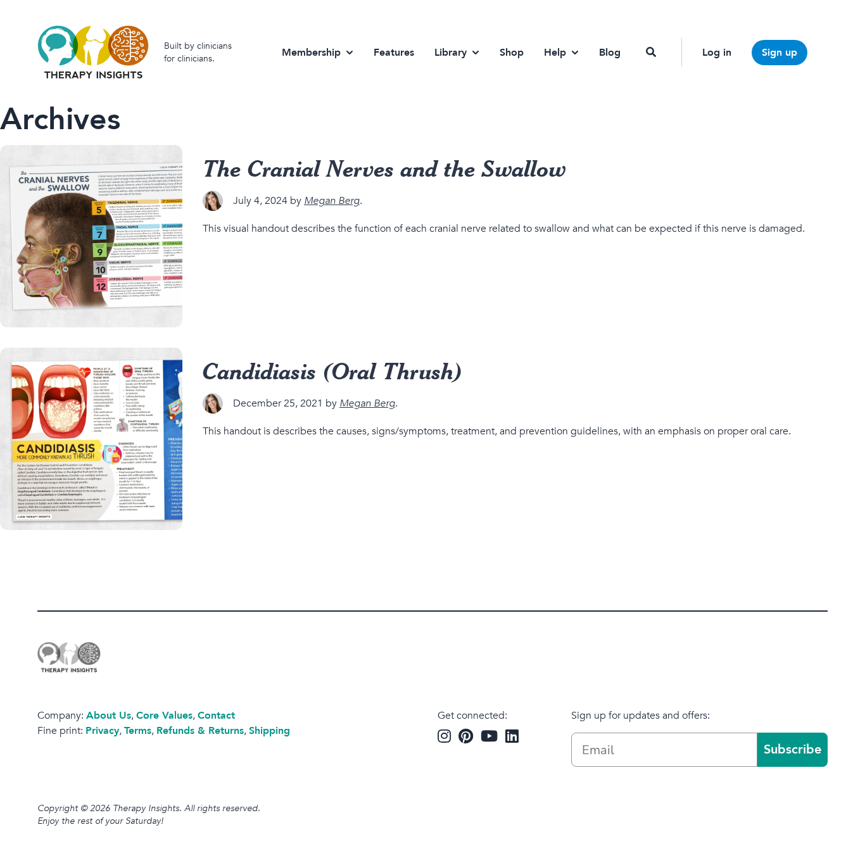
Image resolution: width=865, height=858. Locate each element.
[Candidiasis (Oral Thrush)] (91, 439)
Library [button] (450, 53)
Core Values (164, 715)
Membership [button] (311, 53)
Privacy (102, 731)
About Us (108, 715)
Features (394, 53)
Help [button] (555, 53)
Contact (216, 715)
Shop (512, 53)
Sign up (779, 53)
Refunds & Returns (200, 731)
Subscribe (792, 749)
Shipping (269, 731)
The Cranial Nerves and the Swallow (384, 168)
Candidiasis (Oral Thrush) (333, 370)
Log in (716, 53)
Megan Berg (332, 201)
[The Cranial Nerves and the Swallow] (91, 236)
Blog (610, 53)
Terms (137, 731)
